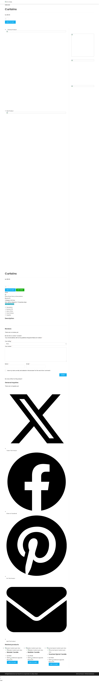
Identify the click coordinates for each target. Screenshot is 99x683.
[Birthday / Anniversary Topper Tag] (36, 151)
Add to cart (10, 22)
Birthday (13, 300)
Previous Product (12, 29)
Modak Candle (12, 652)
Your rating (8, 341)
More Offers (9, 311)
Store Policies (10, 313)
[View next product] (14, 111)
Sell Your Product (80, 673)
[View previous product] (6, 29)
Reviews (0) (9, 309)
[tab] (36, 307)
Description (9, 307)
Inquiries (8, 315)
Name (7, 364)
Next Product (9, 111)
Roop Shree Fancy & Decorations (14, 296)
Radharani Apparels (17, 658)
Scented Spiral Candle (57, 654)
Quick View (17, 648)
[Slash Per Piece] (36, 70)
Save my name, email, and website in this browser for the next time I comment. (29, 370)
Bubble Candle (34, 652)
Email (28, 364)
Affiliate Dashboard (89, 673)
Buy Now (20, 290)
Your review (8, 346)
